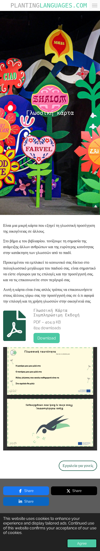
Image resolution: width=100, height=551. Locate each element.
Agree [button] (82, 543)
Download (46, 338)
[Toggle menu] (94, 5)
